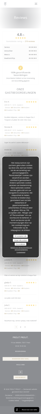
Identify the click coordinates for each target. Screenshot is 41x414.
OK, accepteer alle (21, 236)
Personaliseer (20, 244)
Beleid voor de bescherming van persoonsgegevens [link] (21, 249)
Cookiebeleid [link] (21, 252)
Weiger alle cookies (20, 240)
